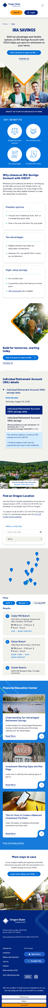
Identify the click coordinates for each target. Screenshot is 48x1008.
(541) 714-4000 (14, 932)
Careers (6, 966)
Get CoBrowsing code (11, 975)
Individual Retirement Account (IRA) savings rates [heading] (26, 391)
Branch (23, 603)
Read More (11, 736)
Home (5, 24)
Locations (6, 953)
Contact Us (7, 948)
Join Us (16, 12)
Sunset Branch (18, 667)
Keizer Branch (18, 641)
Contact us (24, 59)
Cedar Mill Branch (20, 615)
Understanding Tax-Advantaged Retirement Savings (22, 719)
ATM (9, 603)
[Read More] (41, 736)
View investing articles (13, 843)
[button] (36, 554)
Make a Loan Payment (11, 957)
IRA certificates (15, 291)
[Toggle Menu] (42, 5)
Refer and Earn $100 (10, 970)
